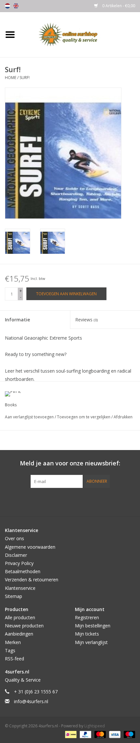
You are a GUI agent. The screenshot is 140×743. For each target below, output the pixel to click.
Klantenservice (20, 588)
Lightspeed (94, 726)
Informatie (17, 319)
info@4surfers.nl (31, 701)
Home (10, 77)
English (16, 5)
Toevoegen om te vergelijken (84, 417)
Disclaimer (16, 555)
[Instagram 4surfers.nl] (105, 501)
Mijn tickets (87, 634)
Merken (13, 642)
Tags (10, 650)
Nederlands (7, 5)
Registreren (87, 617)
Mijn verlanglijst (91, 642)
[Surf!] (17, 241)
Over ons (14, 538)
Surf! (25, 77)
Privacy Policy (19, 563)
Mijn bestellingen (92, 625)
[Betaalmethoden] (70, 734)
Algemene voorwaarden (30, 547)
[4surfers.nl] (80, 34)
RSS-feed (14, 658)
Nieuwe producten (24, 625)
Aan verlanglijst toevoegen (30, 417)
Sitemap (13, 596)
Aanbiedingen (19, 634)
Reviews (86, 319)
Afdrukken (123, 417)
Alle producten (20, 617)
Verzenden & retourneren (31, 579)
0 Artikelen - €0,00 (118, 5)
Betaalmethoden (22, 571)
